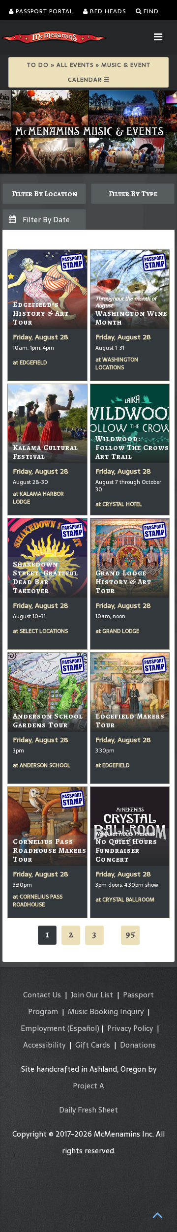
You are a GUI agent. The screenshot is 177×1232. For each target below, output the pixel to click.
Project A (88, 1086)
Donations (138, 1045)
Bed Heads (107, 11)
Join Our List (92, 995)
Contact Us (42, 995)
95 (130, 934)
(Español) (83, 1028)
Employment (43, 1028)
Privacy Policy (130, 1028)
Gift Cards (92, 1045)
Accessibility (44, 1045)
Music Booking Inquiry (106, 1011)
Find (150, 11)
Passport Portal (43, 11)
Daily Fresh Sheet (88, 1110)
